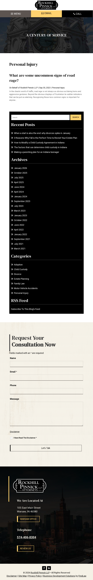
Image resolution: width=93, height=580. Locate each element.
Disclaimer (15, 431)
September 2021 (22, 239)
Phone (13, 385)
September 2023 (22, 201)
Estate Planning (21, 279)
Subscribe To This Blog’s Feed (25, 309)
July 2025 (18, 177)
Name (13, 358)
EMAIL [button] (48, 13)
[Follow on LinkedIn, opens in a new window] (49, 568)
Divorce (17, 274)
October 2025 (20, 173)
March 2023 (19, 210)
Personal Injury (58, 88)
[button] (15, 13)
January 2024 (20, 196)
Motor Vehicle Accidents (26, 288)
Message (14, 399)
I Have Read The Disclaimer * (25, 438)
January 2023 (20, 215)
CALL (79, 13)
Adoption (18, 264)
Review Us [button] (25, 548)
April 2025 (19, 182)
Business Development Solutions (59, 576)
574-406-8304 (26, 537)
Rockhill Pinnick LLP (29, 88)
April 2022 (19, 229)
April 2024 (19, 192)
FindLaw (82, 576)
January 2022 (20, 234)
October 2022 (20, 220)
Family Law (19, 283)
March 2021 (19, 248)
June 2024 (19, 187)
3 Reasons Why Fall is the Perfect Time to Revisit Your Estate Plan (45, 138)
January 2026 (20, 168)
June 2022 (19, 225)
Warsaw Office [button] (28, 519)
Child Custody (20, 269)
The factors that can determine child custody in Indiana (40, 147)
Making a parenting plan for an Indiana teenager (36, 152)
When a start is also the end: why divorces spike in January (42, 133)
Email (13, 371)
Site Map (22, 576)
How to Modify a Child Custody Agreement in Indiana (39, 142)
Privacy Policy (35, 576)
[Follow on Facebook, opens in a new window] (44, 568)
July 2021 (18, 244)
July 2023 (18, 206)
